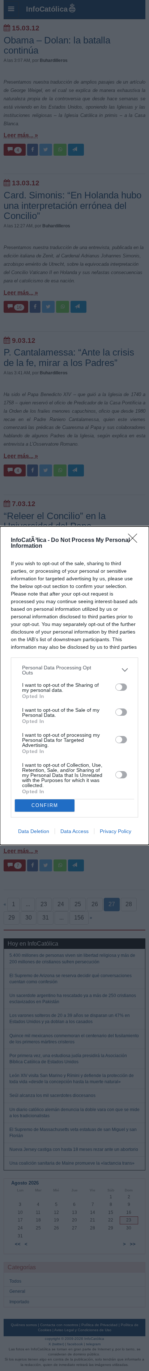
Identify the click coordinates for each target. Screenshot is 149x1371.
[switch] (121, 687)
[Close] (135, 540)
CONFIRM (44, 805)
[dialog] (74, 685)
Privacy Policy (115, 831)
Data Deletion (33, 831)
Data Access (74, 831)
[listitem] (74, 670)
